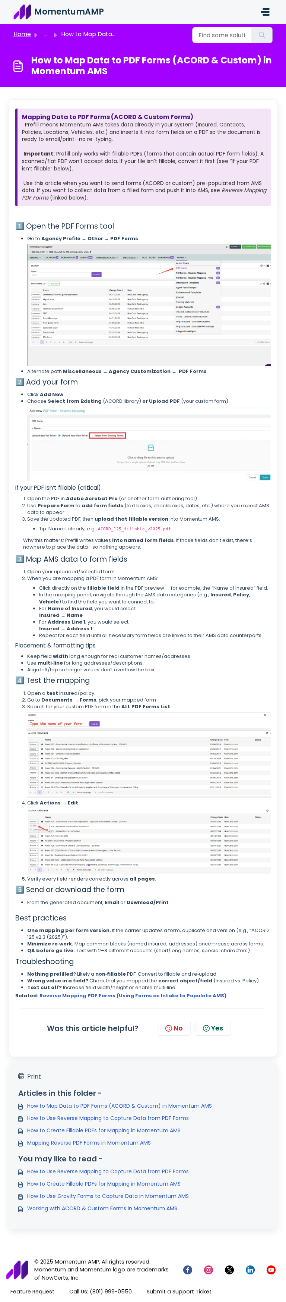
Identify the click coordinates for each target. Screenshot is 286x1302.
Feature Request (32, 1291)
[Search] (262, 35)
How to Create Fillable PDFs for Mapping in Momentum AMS (104, 1130)
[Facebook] (188, 1269)
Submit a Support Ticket (179, 1291)
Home (22, 34)
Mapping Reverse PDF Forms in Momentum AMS (89, 1142)
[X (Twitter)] (229, 1269)
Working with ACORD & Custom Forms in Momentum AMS (102, 1208)
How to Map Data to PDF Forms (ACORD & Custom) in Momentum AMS (119, 1106)
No (178, 1028)
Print (34, 1076)
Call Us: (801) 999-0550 (100, 1291)
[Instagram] (208, 1269)
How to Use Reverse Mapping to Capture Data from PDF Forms (108, 1118)
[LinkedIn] (250, 1269)
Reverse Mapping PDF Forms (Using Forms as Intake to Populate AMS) (132, 995)
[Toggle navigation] (265, 12)
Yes (217, 1028)
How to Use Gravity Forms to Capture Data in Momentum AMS (108, 1196)
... (46, 34)
